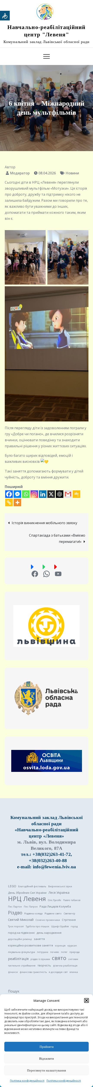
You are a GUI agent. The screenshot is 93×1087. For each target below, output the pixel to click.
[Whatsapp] (26, 494)
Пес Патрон (31, 906)
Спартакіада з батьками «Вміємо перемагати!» (57, 538)
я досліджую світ (58, 972)
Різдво (15, 913)
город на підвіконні (21, 933)
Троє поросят (16, 926)
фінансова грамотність (33, 972)
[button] (86, 1000)
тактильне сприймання (21, 965)
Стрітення (69, 920)
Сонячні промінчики (47, 919)
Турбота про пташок (37, 926)
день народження (49, 933)
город (74, 926)
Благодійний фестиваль (32, 886)
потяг (64, 952)
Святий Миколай (21, 919)
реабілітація (18, 958)
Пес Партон (15, 906)
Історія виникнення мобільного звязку (44, 522)
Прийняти (47, 1046)
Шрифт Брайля (60, 926)
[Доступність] (5, 15)
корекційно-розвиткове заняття (30, 945)
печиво (54, 952)
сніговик (73, 959)
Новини (72, 173)
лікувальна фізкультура (21, 952)
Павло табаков (71, 900)
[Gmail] (68, 494)
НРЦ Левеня (27, 899)
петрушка (42, 952)
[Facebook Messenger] (17, 494)
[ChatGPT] (59, 494)
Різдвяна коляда (33, 913)
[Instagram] (34, 494)
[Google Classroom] (76, 494)
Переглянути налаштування (46, 1070)
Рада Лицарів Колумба (55, 906)
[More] (17, 502)
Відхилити (46, 1058)
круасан (72, 945)
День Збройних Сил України (27, 893)
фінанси (13, 972)
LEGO (12, 886)
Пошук (13, 991)
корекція (60, 945)
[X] (51, 494)
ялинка (74, 972)
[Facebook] (9, 494)
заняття (39, 939)
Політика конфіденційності (27, 1080)
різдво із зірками (40, 959)
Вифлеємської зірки (60, 886)
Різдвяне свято (53, 913)
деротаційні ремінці (20, 939)
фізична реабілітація (65, 965)
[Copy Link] (9, 502)
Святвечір (69, 913)
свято (59, 958)
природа (74, 952)
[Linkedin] (42, 494)
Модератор (20, 173)
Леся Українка (58, 892)
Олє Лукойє (54, 900)
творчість (44, 965)
